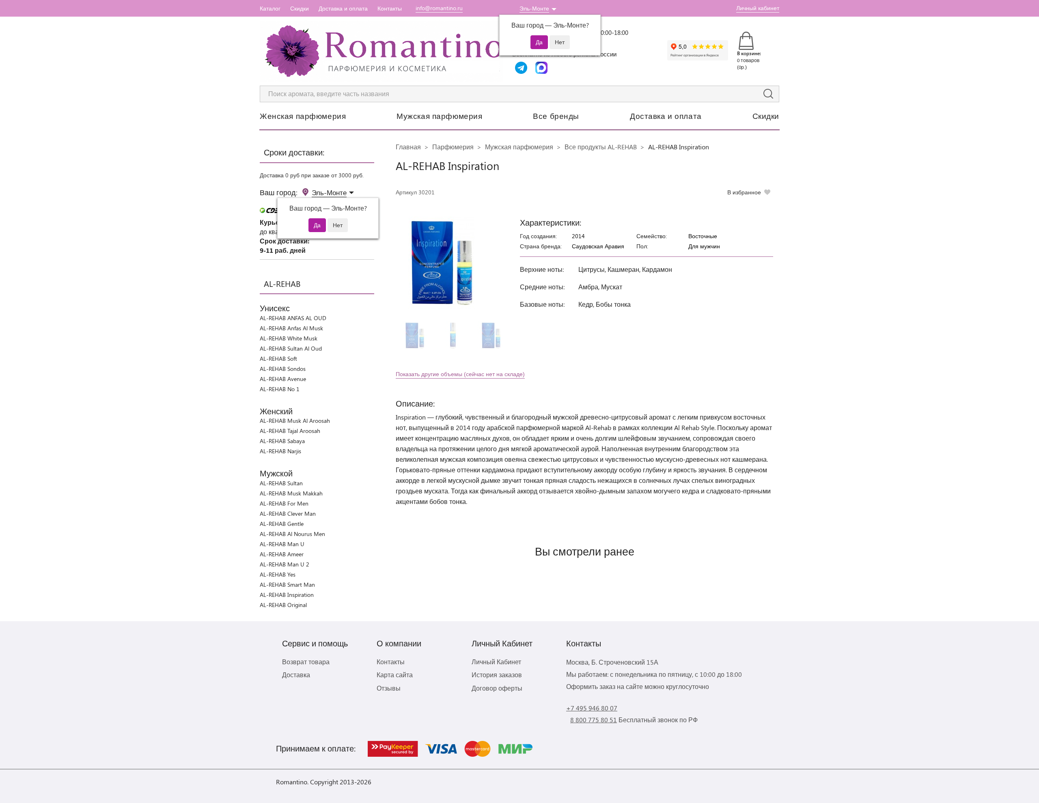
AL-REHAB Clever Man (288, 513)
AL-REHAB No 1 (280, 389)
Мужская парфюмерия (439, 115)
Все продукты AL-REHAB (601, 146)
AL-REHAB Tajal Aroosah (290, 431)
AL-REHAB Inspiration (287, 594)
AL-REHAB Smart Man (287, 584)
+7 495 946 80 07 (591, 708)
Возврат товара (306, 661)
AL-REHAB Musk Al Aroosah (295, 420)
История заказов (497, 674)
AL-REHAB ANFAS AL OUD (293, 318)
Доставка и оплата (343, 8)
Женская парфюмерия (303, 115)
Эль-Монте (534, 8)
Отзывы (389, 688)
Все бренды (556, 115)
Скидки (299, 8)
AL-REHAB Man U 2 (284, 564)
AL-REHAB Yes (277, 574)
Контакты (389, 8)
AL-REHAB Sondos (283, 368)
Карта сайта (395, 674)
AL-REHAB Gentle (282, 523)
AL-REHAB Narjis (280, 451)
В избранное (744, 192)
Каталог (270, 8)
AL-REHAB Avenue (283, 379)
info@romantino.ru (439, 8)
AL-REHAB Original (283, 605)
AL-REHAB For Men (284, 503)
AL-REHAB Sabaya (282, 441)
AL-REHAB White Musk (288, 338)
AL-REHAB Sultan (281, 483)
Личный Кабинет (496, 661)
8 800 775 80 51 (593, 719)
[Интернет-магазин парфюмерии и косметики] (381, 51)
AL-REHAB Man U (282, 544)
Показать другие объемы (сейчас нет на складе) (460, 374)
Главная (408, 146)
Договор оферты (497, 688)
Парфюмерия (453, 146)
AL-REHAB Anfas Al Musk (291, 328)
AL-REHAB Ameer (282, 554)
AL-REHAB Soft (278, 358)
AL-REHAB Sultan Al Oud (291, 348)
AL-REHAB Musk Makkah (291, 493)
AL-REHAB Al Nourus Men (292, 534)
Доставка (296, 674)
